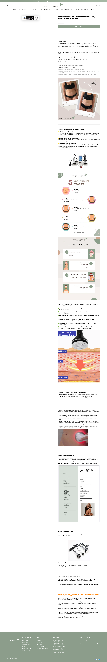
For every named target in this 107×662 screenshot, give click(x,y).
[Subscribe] (99, 640)
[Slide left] (20, 18)
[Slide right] (40, 18)
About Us (39, 642)
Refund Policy (25, 642)
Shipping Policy (26, 644)
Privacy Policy (25, 640)
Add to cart (78, 26)
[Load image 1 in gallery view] (24, 18)
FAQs (23, 646)
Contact (39, 644)
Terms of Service (26, 648)
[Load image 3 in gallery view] (32, 18)
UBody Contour (13, 658)
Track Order (40, 646)
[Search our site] (7, 5)
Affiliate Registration (42, 648)
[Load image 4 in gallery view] (36, 18)
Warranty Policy (26, 650)
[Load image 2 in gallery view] (28, 18)
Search (39, 640)
